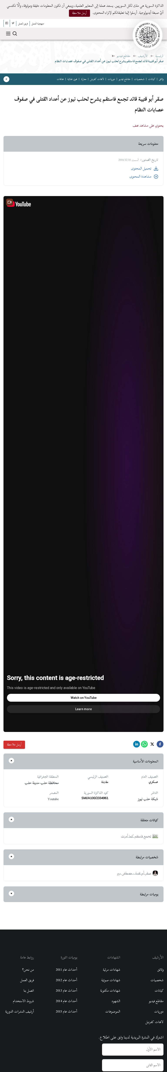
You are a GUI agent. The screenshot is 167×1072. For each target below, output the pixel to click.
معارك (83, 79)
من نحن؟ (28, 969)
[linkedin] (136, 745)
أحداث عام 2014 (66, 1000)
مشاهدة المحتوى (140, 176)
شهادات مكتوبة (110, 990)
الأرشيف (143, 56)
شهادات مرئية (111, 969)
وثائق (161, 79)
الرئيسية (159, 56)
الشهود (116, 1000)
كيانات (151, 79)
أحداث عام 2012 (66, 980)
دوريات (111, 79)
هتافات (60, 79)
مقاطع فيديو (123, 56)
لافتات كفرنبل (97, 79)
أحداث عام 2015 (66, 1011)
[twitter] (152, 745)
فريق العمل (27, 980)
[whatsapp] (144, 745)
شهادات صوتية (110, 980)
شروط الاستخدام (23, 1000)
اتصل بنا (28, 990)
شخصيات (139, 79)
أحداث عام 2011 (66, 969)
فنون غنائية (72, 79)
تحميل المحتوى (141, 168)
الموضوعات (112, 1011)
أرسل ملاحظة (79, 13)
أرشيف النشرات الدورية (19, 1011)
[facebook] (160, 745)
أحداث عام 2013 (66, 990)
